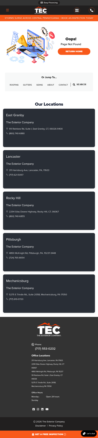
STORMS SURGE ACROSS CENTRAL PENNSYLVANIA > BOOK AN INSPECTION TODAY (49, 18)
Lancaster (13, 156)
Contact (63, 84)
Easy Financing (51, 2)
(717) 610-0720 (16, 299)
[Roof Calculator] (77, 10)
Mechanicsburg (17, 280)
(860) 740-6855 (17, 216)
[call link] (91, 10)
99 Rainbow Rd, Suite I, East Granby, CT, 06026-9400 (36, 128)
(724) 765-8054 (16, 257)
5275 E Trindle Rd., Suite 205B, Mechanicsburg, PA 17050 (38, 294)
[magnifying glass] (74, 84)
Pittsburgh (13, 239)
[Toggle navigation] (7, 10)
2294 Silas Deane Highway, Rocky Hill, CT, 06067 (34, 211)
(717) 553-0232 (45, 348)
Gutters (27, 84)
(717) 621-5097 (16, 174)
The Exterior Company (20, 122)
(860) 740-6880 (17, 133)
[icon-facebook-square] (34, 409)
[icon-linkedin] (42, 409)
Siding (39, 84)
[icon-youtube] (47, 409)
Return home (74, 51)
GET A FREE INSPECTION (49, 434)
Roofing (14, 84)
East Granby (15, 115)
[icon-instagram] (38, 409)
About (51, 84)
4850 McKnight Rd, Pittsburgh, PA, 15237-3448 (32, 253)
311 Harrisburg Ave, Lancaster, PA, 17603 (29, 170)
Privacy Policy (56, 425)
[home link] (40, 10)
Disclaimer (40, 425)
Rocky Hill (13, 198)
